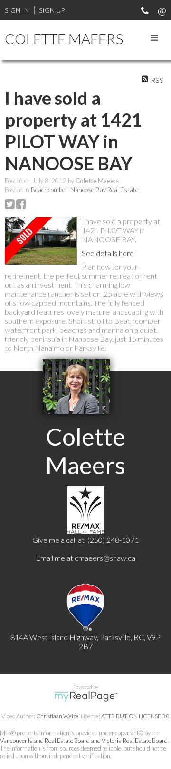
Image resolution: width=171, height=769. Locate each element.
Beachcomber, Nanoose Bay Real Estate (84, 189)
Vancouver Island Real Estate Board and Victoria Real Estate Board (84, 740)
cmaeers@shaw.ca (105, 557)
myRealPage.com (86, 696)
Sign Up (52, 10)
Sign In (17, 10)
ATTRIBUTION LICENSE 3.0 (135, 716)
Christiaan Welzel (58, 716)
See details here (108, 252)
